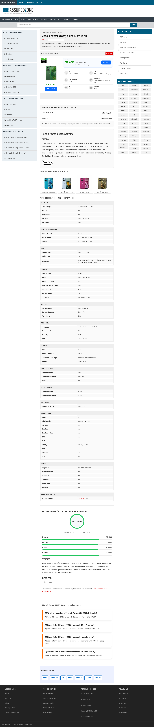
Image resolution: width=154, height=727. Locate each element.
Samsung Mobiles (49, 698)
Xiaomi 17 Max (86, 705)
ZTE (146, 153)
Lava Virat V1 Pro (9, 59)
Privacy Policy (10, 708)
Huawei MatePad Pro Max (13, 120)
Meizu (146, 115)
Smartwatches (55, 20)
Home (43, 33)
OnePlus (79, 678)
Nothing (134, 123)
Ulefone (134, 144)
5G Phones (123, 42)
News (23, 20)
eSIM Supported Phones (128, 47)
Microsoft (134, 119)
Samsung (54, 678)
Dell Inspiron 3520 (10, 158)
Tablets (44, 20)
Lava (145, 111)
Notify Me (52, 89)
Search (133, 25)
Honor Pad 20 (8, 115)
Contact (8, 698)
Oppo (70, 678)
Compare (76, 20)
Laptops (66, 20)
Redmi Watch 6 (9, 82)
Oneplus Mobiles (48, 708)
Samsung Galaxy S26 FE (12, 38)
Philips (146, 128)
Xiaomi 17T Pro (86, 699)
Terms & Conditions (12, 713)
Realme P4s (8, 54)
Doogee (122, 98)
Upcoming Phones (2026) (10, 20)
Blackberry (134, 90)
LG (134, 115)
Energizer (134, 98)
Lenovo (123, 115)
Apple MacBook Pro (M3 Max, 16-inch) (16, 143)
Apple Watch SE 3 (10, 87)
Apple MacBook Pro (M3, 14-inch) (15, 153)
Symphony (123, 140)
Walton (145, 148)
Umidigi (146, 144)
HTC (134, 107)
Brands (20, 2)
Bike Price (39, 2)
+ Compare (109, 53)
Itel (134, 111)
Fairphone (145, 98)
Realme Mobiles (48, 703)
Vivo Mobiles (47, 713)
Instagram (123, 713)
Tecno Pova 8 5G (87, 693)
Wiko (122, 153)
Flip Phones (123, 63)
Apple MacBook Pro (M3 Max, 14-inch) (16, 148)
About (7, 703)
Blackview (146, 90)
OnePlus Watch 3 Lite (11, 71)
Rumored (146, 132)
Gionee (123, 102)
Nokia (123, 123)
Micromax (123, 119)
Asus (122, 90)
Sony (145, 136)
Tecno (146, 140)
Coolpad (134, 94)
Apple (45, 678)
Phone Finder (29, 2)
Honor (123, 107)
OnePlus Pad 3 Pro (10, 104)
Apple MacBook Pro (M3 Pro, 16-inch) (16, 137)
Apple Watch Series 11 (11, 92)
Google (134, 102)
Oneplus (145, 123)
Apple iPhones (48, 693)
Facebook (122, 698)
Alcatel (134, 86)
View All (98, 678)
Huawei (145, 107)
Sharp (134, 136)
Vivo (63, 678)
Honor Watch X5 (9, 76)
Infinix (123, 111)
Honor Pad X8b (9, 125)
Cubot (146, 94)
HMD (145, 102)
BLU (123, 94)
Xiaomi (134, 153)
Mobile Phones (33, 20)
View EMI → (106, 62)
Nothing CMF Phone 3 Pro (89, 711)
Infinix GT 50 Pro (87, 717)
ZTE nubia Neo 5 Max (11, 43)
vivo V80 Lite (8, 49)
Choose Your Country (8, 2)
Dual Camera (124, 73)
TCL (134, 140)
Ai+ (123, 86)
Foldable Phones (125, 68)
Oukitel (134, 128)
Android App (123, 693)
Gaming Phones (125, 58)
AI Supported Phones (127, 53)
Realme (88, 678)
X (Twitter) (123, 703)
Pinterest (122, 708)
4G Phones (123, 37)
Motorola (44, 40)
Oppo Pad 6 (8, 109)
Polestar (123, 132)
